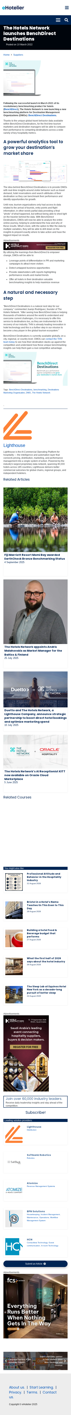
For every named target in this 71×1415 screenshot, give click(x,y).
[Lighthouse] (14, 1134)
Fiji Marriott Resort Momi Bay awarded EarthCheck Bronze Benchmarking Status (34, 557)
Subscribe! (36, 1112)
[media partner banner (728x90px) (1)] (35, 249)
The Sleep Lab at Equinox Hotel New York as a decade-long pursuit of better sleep (46, 990)
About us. (17, 1387)
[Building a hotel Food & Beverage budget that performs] (14, 938)
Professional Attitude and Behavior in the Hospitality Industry (44, 877)
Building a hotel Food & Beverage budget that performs (42, 933)
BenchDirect (11, 109)
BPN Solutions (36, 1211)
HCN (29, 1239)
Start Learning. (41, 1387)
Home (6, 55)
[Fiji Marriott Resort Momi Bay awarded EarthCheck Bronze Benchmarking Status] (35, 519)
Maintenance (32, 1217)
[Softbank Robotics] (14, 1162)
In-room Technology (49, 1246)
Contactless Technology (37, 1243)
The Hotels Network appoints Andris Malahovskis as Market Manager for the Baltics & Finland (33, 650)
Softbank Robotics (39, 1155)
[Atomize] (14, 1190)
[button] (66, 8)
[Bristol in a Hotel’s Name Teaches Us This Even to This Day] (14, 910)
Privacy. (15, 1392)
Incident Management (50, 1214)
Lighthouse (14, 445)
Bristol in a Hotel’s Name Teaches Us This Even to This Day (45, 905)
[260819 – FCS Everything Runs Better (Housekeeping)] (35, 1337)
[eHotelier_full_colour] (13, 8)
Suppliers (18, 55)
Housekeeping (33, 1214)
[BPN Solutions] (14, 1218)
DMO (28, 393)
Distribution (32, 1130)
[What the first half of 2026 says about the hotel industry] (14, 966)
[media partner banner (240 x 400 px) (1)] (26, 1090)
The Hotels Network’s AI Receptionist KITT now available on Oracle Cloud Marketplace (34, 775)
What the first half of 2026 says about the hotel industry (46, 960)
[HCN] (14, 1247)
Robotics (30, 1158)
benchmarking (40, 389)
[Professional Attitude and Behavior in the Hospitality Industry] (14, 882)
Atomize (32, 1183)
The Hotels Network (41, 393)
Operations (44, 1217)
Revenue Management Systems (41, 1186)
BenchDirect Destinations (42, 115)
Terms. (32, 1392)
